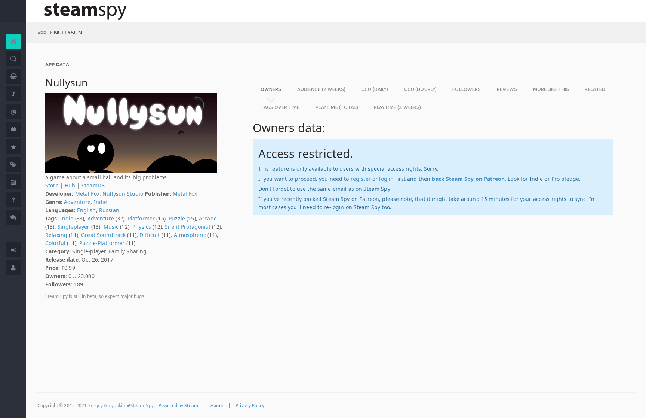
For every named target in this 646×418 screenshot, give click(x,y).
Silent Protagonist (187, 226)
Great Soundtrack (103, 234)
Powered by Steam (178, 405)
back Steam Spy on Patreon (468, 178)
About (216, 405)
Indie (100, 201)
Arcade (208, 218)
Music (111, 226)
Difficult (149, 234)
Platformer (141, 218)
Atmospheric (190, 234)
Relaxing (56, 234)
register (361, 178)
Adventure (77, 201)
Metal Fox (87, 193)
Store (52, 185)
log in (386, 178)
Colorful (55, 243)
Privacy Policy (250, 405)
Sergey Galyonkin (106, 405)
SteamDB (93, 185)
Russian (109, 210)
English (86, 210)
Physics (141, 226)
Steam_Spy (142, 405)
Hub (70, 185)
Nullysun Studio (122, 193)
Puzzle (177, 218)
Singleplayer (74, 226)
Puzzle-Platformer (101, 243)
